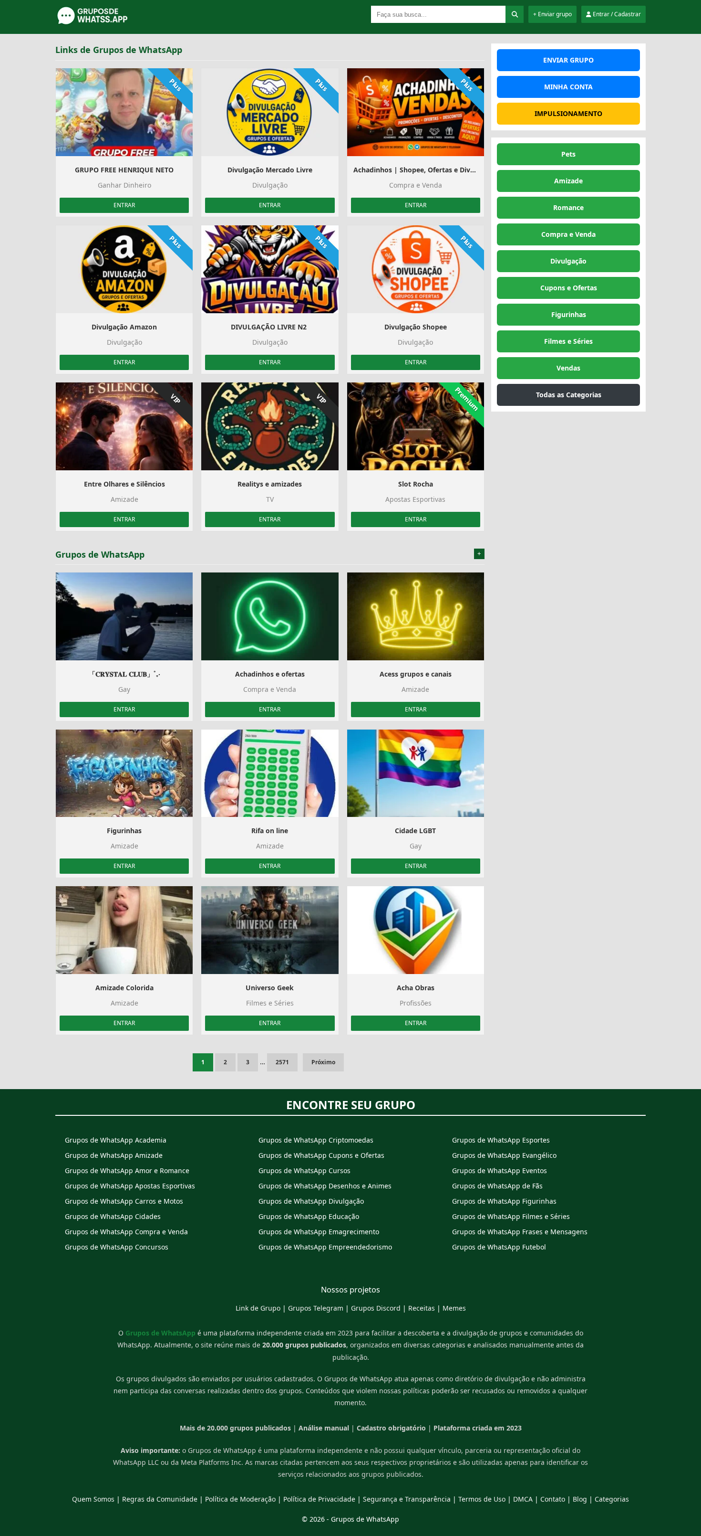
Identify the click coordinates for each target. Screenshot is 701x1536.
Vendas (568, 367)
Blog (580, 1499)
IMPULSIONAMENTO (568, 113)
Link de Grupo (258, 1308)
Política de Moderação (240, 1499)
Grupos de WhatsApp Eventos (499, 1170)
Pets (568, 154)
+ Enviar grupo (552, 14)
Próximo (323, 1062)
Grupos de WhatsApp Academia (115, 1139)
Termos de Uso (481, 1499)
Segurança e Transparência (407, 1499)
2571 (282, 1062)
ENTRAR (124, 205)
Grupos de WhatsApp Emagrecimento (318, 1231)
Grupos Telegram (315, 1308)
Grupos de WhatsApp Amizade (114, 1155)
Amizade (568, 180)
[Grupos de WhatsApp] (115, 22)
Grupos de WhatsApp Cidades (113, 1216)
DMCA (523, 1499)
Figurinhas (568, 314)
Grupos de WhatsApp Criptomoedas (315, 1139)
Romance (568, 207)
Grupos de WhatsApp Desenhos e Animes (325, 1185)
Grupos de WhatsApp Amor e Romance (127, 1170)
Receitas (421, 1308)
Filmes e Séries (568, 341)
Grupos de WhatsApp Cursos (304, 1170)
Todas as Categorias (568, 394)
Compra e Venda (568, 234)
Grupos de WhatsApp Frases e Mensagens (520, 1231)
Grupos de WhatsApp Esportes (501, 1139)
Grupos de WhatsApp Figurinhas (504, 1201)
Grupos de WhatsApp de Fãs (497, 1185)
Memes (454, 1308)
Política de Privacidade (319, 1499)
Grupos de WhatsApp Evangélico (504, 1155)
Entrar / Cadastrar (616, 14)
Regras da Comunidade (159, 1499)
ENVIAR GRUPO (568, 59)
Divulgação (568, 260)
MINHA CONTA (568, 86)
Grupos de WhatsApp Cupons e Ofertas (321, 1155)
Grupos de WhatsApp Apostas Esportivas (130, 1185)
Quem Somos (93, 1499)
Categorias (612, 1499)
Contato (552, 1499)
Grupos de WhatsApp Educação (308, 1216)
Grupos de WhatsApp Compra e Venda (126, 1231)
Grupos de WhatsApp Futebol (499, 1246)
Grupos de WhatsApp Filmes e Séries (511, 1216)
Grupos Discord (376, 1308)
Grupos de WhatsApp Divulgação (311, 1201)
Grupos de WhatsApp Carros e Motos (124, 1201)
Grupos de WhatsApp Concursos (116, 1246)
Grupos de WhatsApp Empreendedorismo (325, 1246)
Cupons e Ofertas (568, 287)
